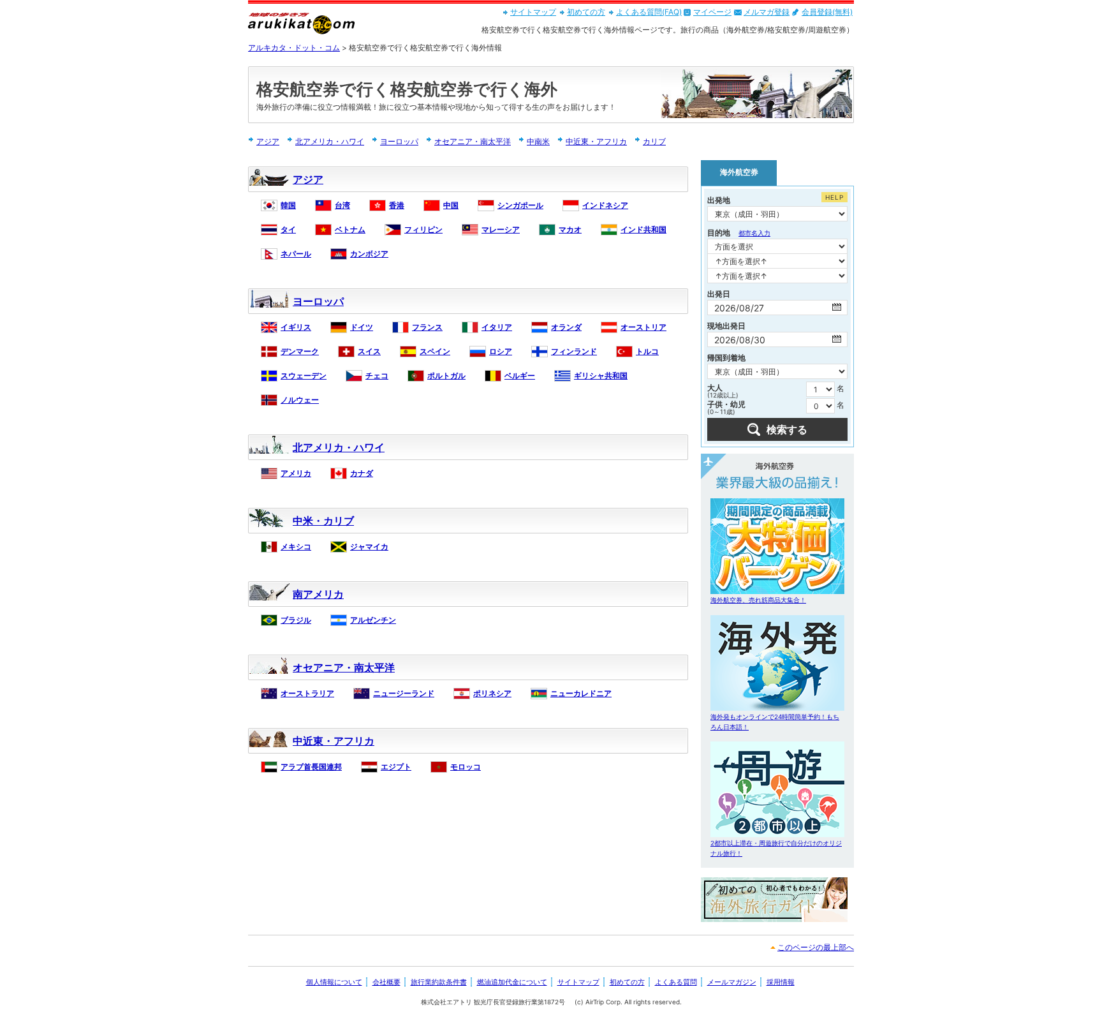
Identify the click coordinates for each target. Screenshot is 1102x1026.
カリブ (654, 141)
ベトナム (350, 229)
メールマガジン (731, 982)
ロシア (500, 351)
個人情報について (334, 982)
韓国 (288, 205)
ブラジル (296, 620)
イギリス (296, 327)
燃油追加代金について (512, 982)
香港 (396, 205)
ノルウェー (300, 400)
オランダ (566, 327)
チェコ (376, 375)
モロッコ (465, 766)
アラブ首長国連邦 (311, 766)
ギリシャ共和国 (601, 375)
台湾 (342, 205)
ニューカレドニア (581, 693)
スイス (369, 351)
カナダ (361, 473)
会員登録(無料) (827, 12)
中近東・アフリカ (596, 141)
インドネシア (605, 205)
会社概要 (386, 982)
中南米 (538, 141)
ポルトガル (446, 375)
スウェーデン (304, 375)
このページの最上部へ (815, 947)
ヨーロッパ (399, 141)
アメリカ (296, 473)
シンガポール (520, 205)
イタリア (496, 327)
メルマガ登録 (767, 12)
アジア (267, 141)
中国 (451, 205)
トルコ (647, 351)
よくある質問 (676, 982)
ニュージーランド (403, 693)
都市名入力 (754, 233)
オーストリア (643, 327)
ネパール (296, 253)
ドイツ (361, 327)
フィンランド (574, 351)
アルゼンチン (373, 620)
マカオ (570, 229)
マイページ (712, 12)
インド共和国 (643, 229)
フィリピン (423, 229)
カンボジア (369, 253)
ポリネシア (492, 693)
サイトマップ (533, 12)
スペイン (435, 351)
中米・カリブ (323, 520)
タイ (288, 229)
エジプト (396, 766)
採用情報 (781, 982)
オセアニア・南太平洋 (472, 141)
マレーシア (500, 229)
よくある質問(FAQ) (649, 12)
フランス (427, 327)
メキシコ (296, 546)
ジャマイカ (369, 546)
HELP (834, 197)
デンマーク (300, 351)
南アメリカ (318, 594)
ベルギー (519, 375)
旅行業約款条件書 (439, 982)
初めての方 (586, 12)
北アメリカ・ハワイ (329, 141)
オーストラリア (307, 693)
